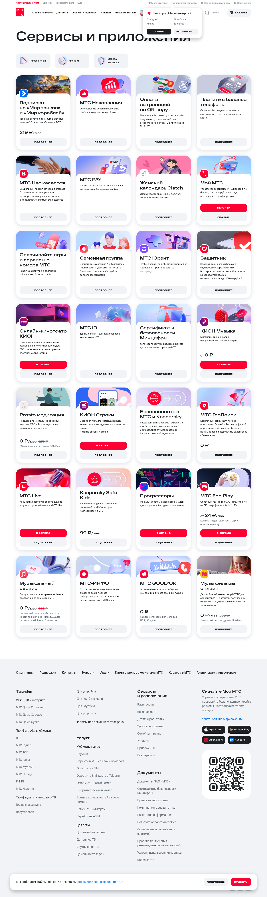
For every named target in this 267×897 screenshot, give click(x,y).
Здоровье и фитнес (150, 726)
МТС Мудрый (25, 767)
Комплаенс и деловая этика (156, 808)
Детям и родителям (151, 719)
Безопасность (146, 712)
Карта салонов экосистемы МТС (139, 672)
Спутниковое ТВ (88, 847)
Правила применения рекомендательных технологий (159, 843)
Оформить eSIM (88, 768)
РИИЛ (20, 781)
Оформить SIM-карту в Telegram (99, 776)
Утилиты (143, 741)
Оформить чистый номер (94, 783)
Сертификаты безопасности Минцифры (156, 791)
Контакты (69, 672)
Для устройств (87, 691)
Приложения (146, 748)
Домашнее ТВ (86, 839)
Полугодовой (25, 812)
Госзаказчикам (65, 3)
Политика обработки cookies (156, 822)
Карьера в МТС (180, 672)
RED (18, 738)
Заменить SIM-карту (91, 809)
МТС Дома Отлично (29, 707)
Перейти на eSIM (88, 816)
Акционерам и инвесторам (216, 672)
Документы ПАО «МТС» (153, 781)
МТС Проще (24, 774)
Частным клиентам (27, 3)
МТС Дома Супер (28, 722)
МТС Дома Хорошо (29, 715)
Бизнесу (47, 3)
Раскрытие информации (154, 815)
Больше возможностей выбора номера (98, 799)
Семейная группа (149, 733)
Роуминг (82, 754)
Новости (88, 672)
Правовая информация (153, 800)
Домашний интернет (91, 832)
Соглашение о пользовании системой (156, 831)
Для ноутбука (86, 706)
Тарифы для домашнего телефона (100, 722)
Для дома (83, 825)
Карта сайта (145, 860)
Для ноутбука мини (90, 699)
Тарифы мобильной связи (33, 731)
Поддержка (47, 672)
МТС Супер (23, 745)
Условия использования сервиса (159, 853)
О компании (25, 672)
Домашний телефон (90, 854)
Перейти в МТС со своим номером (100, 761)
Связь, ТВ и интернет (30, 700)
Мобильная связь (88, 747)
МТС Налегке (25, 789)
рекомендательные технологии (100, 882)
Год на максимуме (28, 805)
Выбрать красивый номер (94, 790)
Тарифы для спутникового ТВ (36, 797)
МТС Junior (23, 760)
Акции (104, 672)
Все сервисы (146, 755)
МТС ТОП (22, 752)
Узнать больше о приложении (222, 719)
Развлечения (146, 704)
